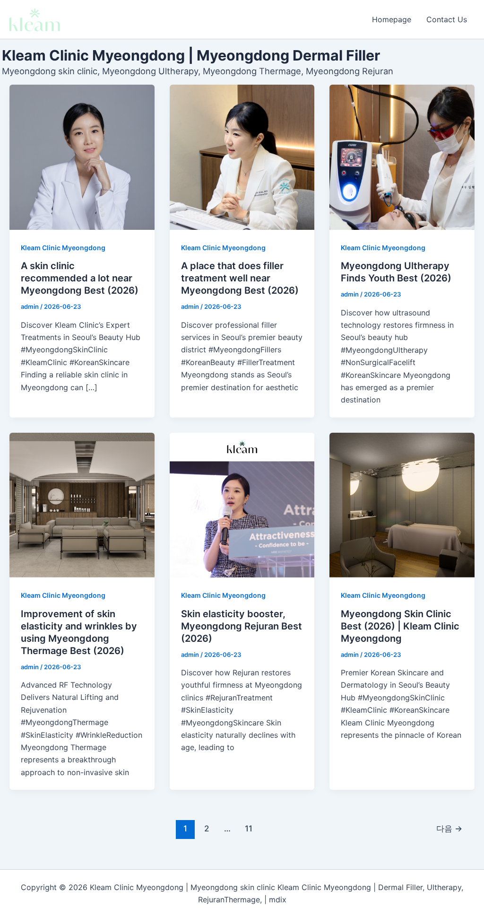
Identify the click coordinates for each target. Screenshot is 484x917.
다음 (449, 828)
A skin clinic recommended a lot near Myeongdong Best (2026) (79, 278)
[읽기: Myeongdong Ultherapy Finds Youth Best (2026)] (402, 157)
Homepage (391, 19)
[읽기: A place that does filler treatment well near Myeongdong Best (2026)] (242, 157)
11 (248, 828)
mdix (277, 899)
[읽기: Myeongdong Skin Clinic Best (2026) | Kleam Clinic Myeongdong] (402, 505)
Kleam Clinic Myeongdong (63, 248)
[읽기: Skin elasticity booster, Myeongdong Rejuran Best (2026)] (242, 505)
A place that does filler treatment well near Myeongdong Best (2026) (240, 278)
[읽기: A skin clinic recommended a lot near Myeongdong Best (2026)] (82, 157)
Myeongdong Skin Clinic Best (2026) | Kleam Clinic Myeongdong (400, 626)
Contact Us (446, 19)
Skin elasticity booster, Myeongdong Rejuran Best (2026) (241, 626)
